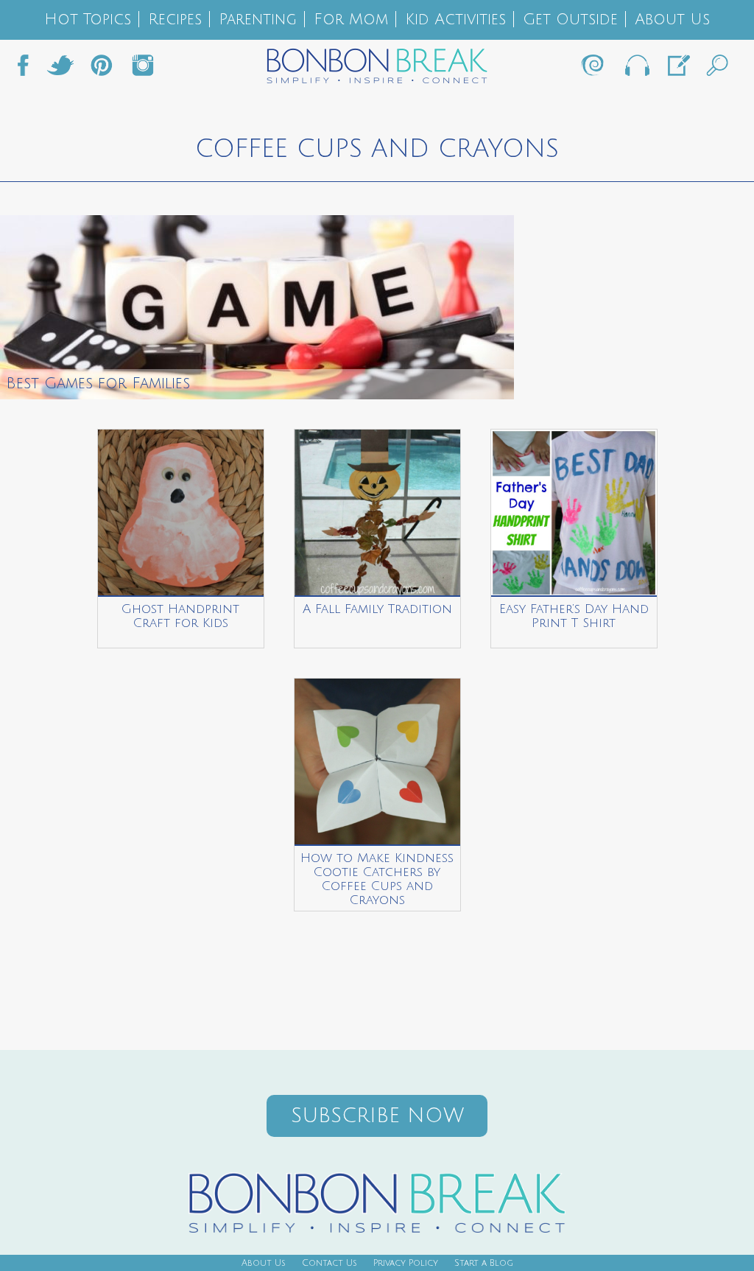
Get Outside (570, 19)
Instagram (142, 69)
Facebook (29, 69)
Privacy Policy (405, 1263)
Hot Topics (87, 19)
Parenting (258, 19)
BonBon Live (636, 69)
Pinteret (101, 69)
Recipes (175, 19)
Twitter (60, 69)
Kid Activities (455, 19)
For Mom (351, 19)
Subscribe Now (377, 1116)
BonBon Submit (677, 69)
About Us (672, 19)
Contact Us (329, 1263)
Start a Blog (483, 1263)
